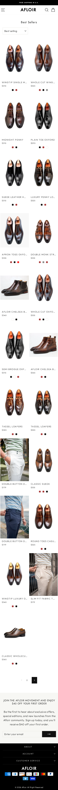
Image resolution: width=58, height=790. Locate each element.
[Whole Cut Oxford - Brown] (40, 319)
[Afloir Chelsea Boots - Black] (16, 319)
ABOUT (28, 747)
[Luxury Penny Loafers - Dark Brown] (45, 205)
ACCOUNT (28, 754)
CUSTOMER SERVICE (28, 761)
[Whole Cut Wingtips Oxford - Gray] (47, 90)
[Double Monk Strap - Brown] (40, 262)
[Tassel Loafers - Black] (16, 434)
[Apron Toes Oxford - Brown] (11, 262)
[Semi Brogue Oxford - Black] (11, 377)
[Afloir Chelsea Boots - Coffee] (13, 319)
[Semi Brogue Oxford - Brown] (18, 377)
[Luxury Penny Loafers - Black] (42, 205)
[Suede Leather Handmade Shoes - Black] (13, 205)
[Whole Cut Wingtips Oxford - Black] (43, 90)
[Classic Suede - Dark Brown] (43, 491)
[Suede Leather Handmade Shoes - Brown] (16, 205)
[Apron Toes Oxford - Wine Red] (18, 262)
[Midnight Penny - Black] (16, 147)
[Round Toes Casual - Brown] (42, 549)
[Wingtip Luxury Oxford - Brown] (13, 606)
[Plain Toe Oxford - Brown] (43, 147)
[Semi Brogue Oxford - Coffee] (14, 377)
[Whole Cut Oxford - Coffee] (47, 319)
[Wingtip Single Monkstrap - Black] (13, 90)
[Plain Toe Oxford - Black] (40, 147)
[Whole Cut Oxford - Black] (43, 319)
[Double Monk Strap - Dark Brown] (47, 262)
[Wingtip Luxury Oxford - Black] (16, 606)
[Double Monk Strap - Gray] (43, 262)
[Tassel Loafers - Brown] (13, 434)
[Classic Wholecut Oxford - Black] (16, 663)
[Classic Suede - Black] (47, 491)
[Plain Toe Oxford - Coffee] (47, 147)
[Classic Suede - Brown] (40, 491)
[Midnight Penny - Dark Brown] (13, 147)
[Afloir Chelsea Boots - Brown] (42, 377)
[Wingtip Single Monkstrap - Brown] (16, 90)
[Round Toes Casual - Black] (45, 549)
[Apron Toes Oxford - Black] (14, 262)
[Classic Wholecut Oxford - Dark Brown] (13, 663)
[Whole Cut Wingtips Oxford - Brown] (40, 90)
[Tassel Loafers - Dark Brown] (42, 434)
